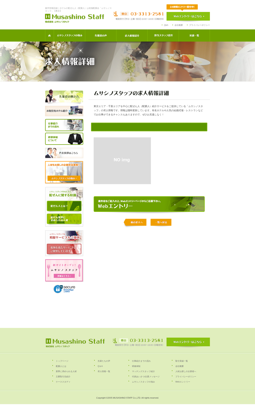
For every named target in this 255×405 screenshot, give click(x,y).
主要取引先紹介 (63, 376)
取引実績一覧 (181, 361)
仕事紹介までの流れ (141, 361)
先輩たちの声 (104, 361)
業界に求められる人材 (66, 371)
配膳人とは (61, 366)
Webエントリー (182, 382)
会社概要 (179, 25)
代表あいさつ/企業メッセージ (146, 376)
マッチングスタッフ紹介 (143, 371)
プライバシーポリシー (199, 25)
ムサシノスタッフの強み (143, 382)
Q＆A (100, 366)
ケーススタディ (63, 382)
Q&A (166, 25)
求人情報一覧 (104, 371)
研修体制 (136, 366)
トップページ (62, 361)
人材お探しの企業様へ (185, 371)
